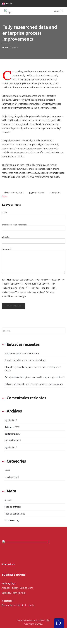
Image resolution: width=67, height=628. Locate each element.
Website (5, 237)
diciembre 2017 (12, 427)
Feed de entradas (13, 507)
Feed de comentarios (15, 513)
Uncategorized (12, 477)
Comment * (7, 249)
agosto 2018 (11, 420)
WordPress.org (12, 520)
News (15, 47)
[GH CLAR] (33, 11)
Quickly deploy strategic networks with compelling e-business (35, 377)
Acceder (9, 500)
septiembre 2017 (13, 440)
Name (4, 212)
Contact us (8, 564)
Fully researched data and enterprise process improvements (34, 384)
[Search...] (62, 331)
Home (5, 47)
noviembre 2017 (12, 434)
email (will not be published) (14, 225)
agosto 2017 (11, 447)
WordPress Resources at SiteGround (22, 353)
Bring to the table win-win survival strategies (26, 360)
